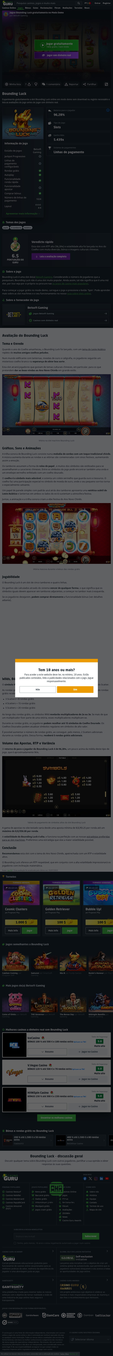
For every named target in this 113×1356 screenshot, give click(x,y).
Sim (75, 689)
